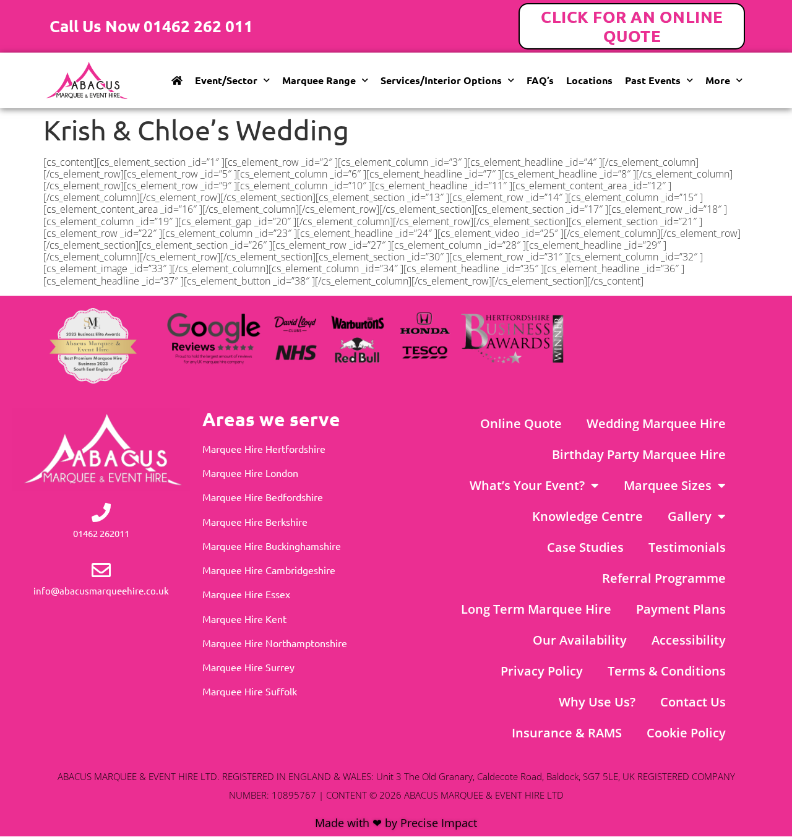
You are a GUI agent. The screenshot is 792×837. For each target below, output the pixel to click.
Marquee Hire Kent (244, 618)
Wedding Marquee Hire (656, 423)
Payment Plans (681, 609)
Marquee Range (319, 80)
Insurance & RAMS (567, 732)
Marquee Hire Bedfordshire (262, 497)
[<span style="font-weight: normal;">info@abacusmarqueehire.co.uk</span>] (101, 570)
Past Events (653, 80)
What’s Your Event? (527, 485)
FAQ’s (540, 80)
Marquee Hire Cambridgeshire (268, 570)
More (717, 80)
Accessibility (689, 640)
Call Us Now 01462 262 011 (151, 25)
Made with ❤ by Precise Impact (396, 822)
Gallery (690, 516)
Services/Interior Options (441, 80)
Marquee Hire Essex (246, 594)
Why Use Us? (597, 701)
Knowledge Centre (587, 516)
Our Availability (580, 640)
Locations (589, 80)
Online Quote (521, 423)
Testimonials (687, 547)
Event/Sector (226, 80)
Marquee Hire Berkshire (255, 521)
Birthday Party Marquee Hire (639, 454)
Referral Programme (664, 578)
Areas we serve (271, 419)
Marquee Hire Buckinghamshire (271, 545)
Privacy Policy (542, 671)
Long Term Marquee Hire (536, 609)
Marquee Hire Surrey (248, 667)
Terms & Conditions (667, 671)
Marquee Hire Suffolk (249, 691)
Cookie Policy (686, 732)
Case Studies (585, 547)
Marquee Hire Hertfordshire (263, 448)
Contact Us (693, 701)
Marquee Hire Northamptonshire (274, 643)
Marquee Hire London (250, 472)
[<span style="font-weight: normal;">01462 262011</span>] (101, 512)
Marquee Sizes (668, 485)
